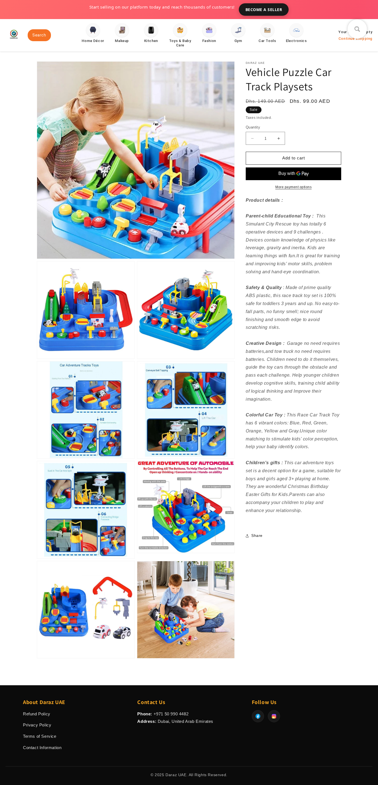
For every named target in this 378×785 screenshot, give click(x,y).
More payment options (293, 187)
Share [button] (257, 535)
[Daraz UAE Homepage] (14, 40)
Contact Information (42, 747)
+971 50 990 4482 (171, 714)
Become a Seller (263, 9)
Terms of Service (39, 736)
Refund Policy (36, 714)
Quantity (253, 127)
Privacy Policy (37, 725)
